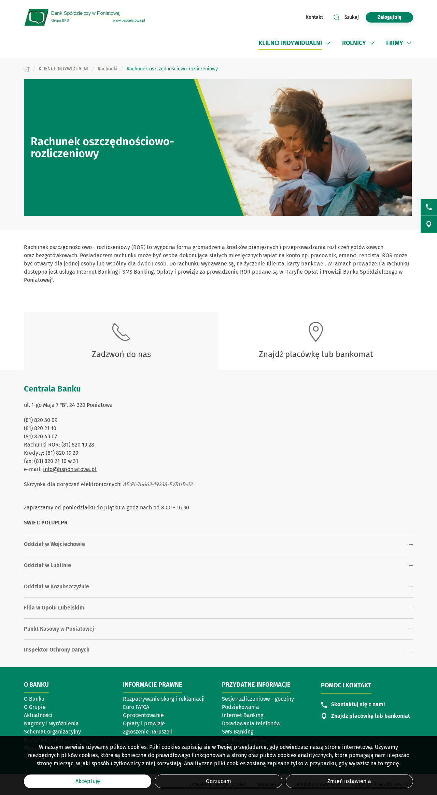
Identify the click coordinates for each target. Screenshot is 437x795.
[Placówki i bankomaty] (429, 224)
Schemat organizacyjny (52, 731)
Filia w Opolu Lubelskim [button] (54, 607)
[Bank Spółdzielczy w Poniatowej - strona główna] (85, 17)
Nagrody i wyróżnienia (51, 723)
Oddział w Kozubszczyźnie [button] (56, 586)
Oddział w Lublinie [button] (47, 565)
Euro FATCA (136, 707)
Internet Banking (242, 715)
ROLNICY (354, 43)
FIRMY (394, 43)
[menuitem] (295, 43)
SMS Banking (237, 731)
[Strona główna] (26, 69)
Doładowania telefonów (251, 723)
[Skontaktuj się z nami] (429, 207)
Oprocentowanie (143, 715)
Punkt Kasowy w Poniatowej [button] (59, 629)
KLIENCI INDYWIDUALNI (290, 43)
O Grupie (35, 707)
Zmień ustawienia (349, 781)
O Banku (34, 699)
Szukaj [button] (351, 17)
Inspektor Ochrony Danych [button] (56, 649)
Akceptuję (87, 781)
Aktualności (38, 715)
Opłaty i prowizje (144, 723)
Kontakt (314, 17)
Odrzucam (218, 781)
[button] (328, 43)
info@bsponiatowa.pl (70, 469)
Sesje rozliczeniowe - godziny (258, 699)
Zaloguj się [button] (389, 17)
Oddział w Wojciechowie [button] (54, 544)
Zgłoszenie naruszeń (147, 731)
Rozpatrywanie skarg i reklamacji (164, 699)
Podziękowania (240, 707)
